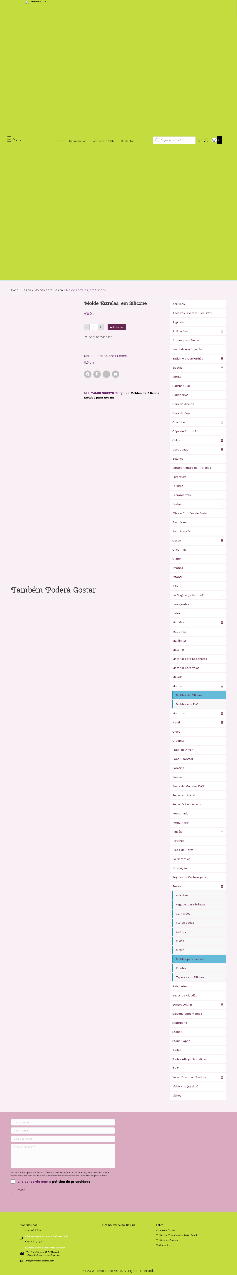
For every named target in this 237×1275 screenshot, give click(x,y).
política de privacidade (71, 1181)
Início (59, 140)
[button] (14, 139)
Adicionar (116, 327)
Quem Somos (77, 140)
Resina (26, 290)
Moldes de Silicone (145, 393)
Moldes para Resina (48, 290)
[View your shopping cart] (214, 140)
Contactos (127, 140)
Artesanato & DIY (103, 140)
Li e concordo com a (54, 1181)
